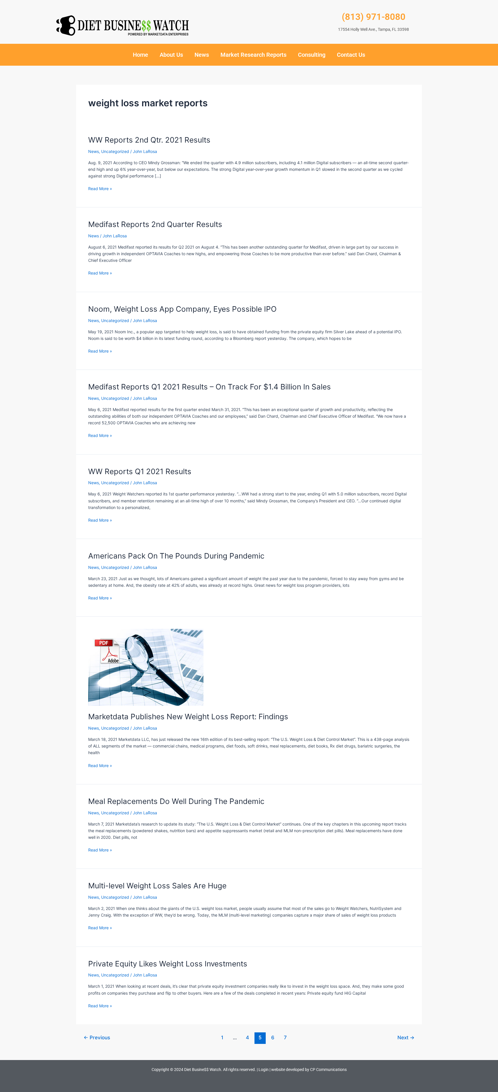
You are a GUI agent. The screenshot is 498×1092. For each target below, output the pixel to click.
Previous (97, 1037)
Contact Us (351, 54)
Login (264, 1069)
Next (405, 1037)
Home (140, 54)
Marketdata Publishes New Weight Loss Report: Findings (188, 716)
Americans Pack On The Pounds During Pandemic (176, 555)
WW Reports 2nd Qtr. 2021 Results (149, 139)
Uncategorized (115, 151)
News (202, 54)
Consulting (311, 54)
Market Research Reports (253, 54)
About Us (171, 54)
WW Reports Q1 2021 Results (139, 471)
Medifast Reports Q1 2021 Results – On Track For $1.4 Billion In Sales (209, 386)
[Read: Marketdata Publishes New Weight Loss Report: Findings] (145, 667)
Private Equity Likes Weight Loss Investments (167, 963)
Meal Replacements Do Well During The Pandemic (176, 801)
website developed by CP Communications (309, 1069)
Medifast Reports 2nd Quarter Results (155, 224)
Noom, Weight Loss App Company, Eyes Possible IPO (182, 308)
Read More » (100, 188)
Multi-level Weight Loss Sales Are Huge (157, 885)
